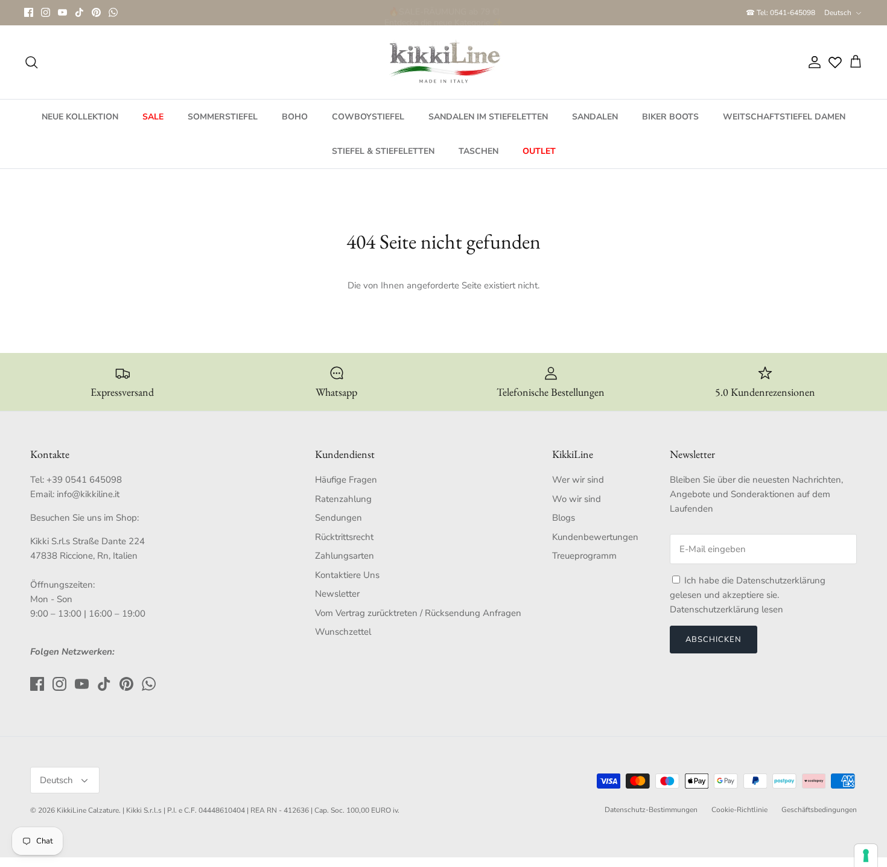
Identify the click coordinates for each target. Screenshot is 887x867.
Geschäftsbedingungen (819, 810)
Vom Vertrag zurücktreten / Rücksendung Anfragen (418, 613)
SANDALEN (595, 116)
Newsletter (337, 594)
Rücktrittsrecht (344, 537)
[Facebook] (28, 12)
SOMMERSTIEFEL (223, 116)
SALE (153, 116)
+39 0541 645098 (84, 480)
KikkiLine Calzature (88, 810)
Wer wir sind (578, 480)
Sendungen (338, 518)
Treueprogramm (584, 556)
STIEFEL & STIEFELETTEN (383, 151)
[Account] (812, 62)
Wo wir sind (576, 499)
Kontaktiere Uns (347, 575)
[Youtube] (62, 12)
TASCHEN (478, 151)
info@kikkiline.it (88, 494)
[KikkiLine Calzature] (443, 62)
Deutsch (837, 12)
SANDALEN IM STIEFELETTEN (488, 116)
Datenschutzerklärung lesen (726, 609)
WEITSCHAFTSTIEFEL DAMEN (784, 116)
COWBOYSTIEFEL (368, 116)
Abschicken (713, 639)
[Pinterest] (96, 12)
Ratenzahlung (343, 499)
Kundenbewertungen (595, 537)
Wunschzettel (343, 632)
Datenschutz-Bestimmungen (651, 810)
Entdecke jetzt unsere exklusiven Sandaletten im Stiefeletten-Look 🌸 (443, 13)
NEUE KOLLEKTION (80, 116)
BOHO (295, 116)
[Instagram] (45, 12)
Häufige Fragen (346, 480)
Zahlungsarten (344, 556)
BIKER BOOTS (670, 116)
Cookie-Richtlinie (739, 810)
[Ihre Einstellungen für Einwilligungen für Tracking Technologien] (865, 855)
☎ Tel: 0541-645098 (780, 12)
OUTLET (539, 151)
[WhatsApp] (113, 12)
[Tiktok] (79, 12)
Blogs (563, 518)
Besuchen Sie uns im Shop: (84, 518)
